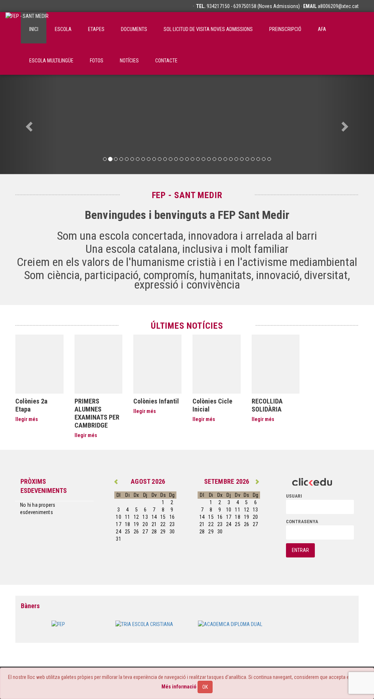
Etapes (96, 29)
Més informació (178, 687)
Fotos (96, 60)
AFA (322, 29)
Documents (134, 29)
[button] (28, 124)
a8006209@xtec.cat (338, 6)
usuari (294, 496)
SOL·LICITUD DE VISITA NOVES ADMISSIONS (208, 29)
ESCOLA (63, 29)
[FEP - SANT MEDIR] (27, 27)
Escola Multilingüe (51, 60)
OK (205, 687)
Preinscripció (285, 29)
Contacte (166, 60)
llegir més (26, 419)
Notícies (129, 60)
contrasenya (302, 521)
